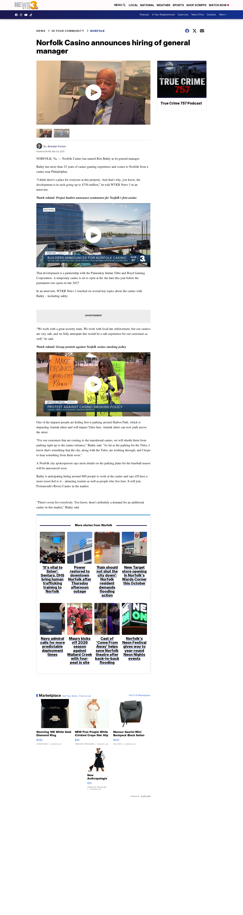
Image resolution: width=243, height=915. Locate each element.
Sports (178, 5)
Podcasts (144, 14)
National (147, 5)
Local (133, 5)
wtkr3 (22, 15)
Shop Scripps (196, 5)
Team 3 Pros (197, 14)
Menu (118, 5)
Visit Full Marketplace (139, 695)
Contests (211, 14)
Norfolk (97, 31)
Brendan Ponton (57, 146)
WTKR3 (17, 15)
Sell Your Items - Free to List (76, 696)
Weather (163, 5)
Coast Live (183, 14)
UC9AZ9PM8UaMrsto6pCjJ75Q (26, 15)
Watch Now (218, 5)
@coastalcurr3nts (32, 15)
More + (223, 14)
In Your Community (68, 31)
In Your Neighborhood (163, 14)
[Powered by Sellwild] (145, 796)
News (40, 31)
